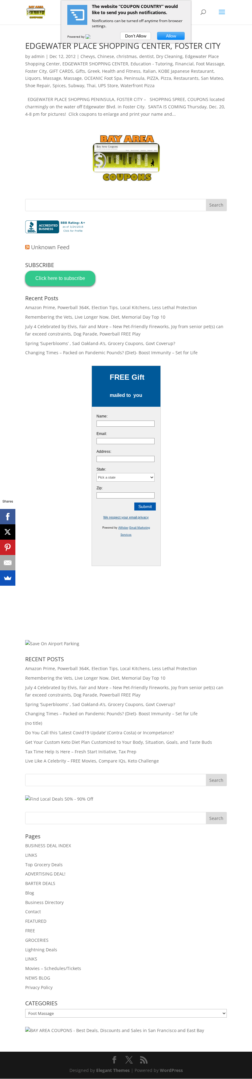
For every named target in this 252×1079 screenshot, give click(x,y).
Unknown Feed (50, 247)
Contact (33, 911)
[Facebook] (7, 516)
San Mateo (212, 78)
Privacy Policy (39, 987)
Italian (149, 71)
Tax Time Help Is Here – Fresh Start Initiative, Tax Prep (80, 752)
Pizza (166, 78)
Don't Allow (135, 35)
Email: (101, 434)
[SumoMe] (7, 578)
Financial (184, 64)
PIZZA (152, 78)
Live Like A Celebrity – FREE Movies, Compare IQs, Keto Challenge (92, 761)
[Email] (7, 562)
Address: (103, 451)
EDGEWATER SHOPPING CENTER (95, 64)
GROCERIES (37, 940)
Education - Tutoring (152, 64)
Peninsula (134, 78)
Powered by (76, 36)
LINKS (31, 855)
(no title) (33, 723)
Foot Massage (210, 64)
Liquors (33, 78)
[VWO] (91, 36)
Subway (76, 85)
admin (38, 56)
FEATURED (35, 921)
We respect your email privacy (126, 517)
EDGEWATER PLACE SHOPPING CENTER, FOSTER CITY (123, 45)
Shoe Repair (37, 85)
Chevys (88, 56)
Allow (171, 35)
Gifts (80, 71)
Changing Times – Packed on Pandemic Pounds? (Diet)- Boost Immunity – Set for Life (111, 352)
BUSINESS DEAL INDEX (48, 845)
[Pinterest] (7, 547)
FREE (30, 930)
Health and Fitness (121, 71)
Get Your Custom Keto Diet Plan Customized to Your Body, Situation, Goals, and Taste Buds (118, 742)
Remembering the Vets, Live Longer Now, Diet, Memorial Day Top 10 (95, 317)
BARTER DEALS (40, 883)
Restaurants (186, 78)
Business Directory (44, 902)
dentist (146, 56)
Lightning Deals (41, 950)
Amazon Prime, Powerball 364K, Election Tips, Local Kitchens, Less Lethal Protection (111, 307)
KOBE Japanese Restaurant (186, 71)
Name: (102, 416)
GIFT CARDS (61, 71)
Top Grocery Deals (44, 864)
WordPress (171, 1070)
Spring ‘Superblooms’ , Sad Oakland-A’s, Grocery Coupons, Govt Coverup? (100, 343)
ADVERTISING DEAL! (45, 874)
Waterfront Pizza (137, 85)
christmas (126, 56)
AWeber (123, 527)
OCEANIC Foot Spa (103, 78)
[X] (7, 532)
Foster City (36, 71)
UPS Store (108, 85)
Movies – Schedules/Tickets (53, 968)
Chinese (105, 56)
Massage (52, 78)
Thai (91, 85)
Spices (59, 85)
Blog (29, 893)
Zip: (99, 488)
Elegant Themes (113, 1070)
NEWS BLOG (37, 978)
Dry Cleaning (169, 56)
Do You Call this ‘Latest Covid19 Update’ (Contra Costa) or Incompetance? (99, 733)
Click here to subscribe (60, 278)
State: (101, 469)
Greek (94, 71)
